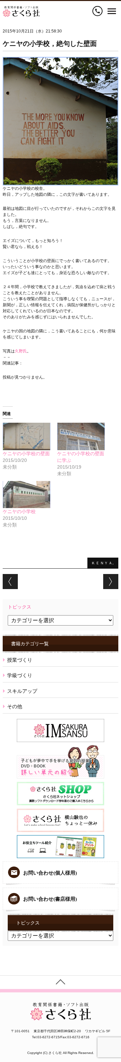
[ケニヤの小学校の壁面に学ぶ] (81, 436)
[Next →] (110, 581)
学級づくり (19, 675)
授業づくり (19, 660)
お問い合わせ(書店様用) (50, 899)
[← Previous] (10, 581)
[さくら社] (21, 9)
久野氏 (21, 351)
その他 (14, 706)
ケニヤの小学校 (19, 511)
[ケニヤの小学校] (26, 494)
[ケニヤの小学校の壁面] (26, 436)
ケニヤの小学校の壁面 (26, 453)
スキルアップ (22, 691)
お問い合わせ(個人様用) (50, 873)
